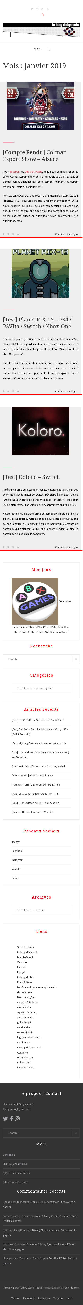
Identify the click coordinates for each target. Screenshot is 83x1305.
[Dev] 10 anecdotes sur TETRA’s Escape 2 (35, 803)
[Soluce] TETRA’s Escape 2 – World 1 (32, 812)
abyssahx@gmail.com (17, 1109)
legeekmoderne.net (28, 1037)
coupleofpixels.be (27, 1002)
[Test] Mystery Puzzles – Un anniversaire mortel (39, 743)
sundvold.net (24, 1027)
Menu (38, 49)
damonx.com (24, 992)
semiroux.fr (23, 1042)
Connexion (9, 1154)
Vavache (22, 962)
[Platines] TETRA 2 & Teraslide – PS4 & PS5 (36, 784)
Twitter (16, 841)
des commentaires (16, 1173)
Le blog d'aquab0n (27, 952)
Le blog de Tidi (25, 977)
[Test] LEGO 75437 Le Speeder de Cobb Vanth (38, 720)
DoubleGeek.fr (25, 957)
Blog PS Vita (24, 1007)
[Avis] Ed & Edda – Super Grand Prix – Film (35, 793)
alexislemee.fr (25, 1017)
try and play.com (26, 1012)
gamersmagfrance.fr (45, 987)
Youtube (16, 869)
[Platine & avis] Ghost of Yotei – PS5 (32, 775)
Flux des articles (15, 1164)
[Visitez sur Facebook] (11, 1119)
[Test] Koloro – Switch (31, 477)
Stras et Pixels (33, 171)
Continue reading (66, 234)
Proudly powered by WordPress (22, 1287)
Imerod (21, 967)
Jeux (14, 878)
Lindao (6, 1202)
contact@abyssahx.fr (21, 1104)
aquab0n (14, 171)
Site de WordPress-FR (15, 1182)
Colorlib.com (71, 1287)
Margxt (21, 972)
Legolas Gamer (26, 1067)
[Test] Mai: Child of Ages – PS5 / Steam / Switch (39, 766)
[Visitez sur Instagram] (17, 1119)
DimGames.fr (24, 987)
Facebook (17, 851)
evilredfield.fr (25, 1032)
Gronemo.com (25, 1057)
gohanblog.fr (24, 1022)
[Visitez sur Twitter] (5, 1119)
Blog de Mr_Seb (26, 997)
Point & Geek (24, 982)
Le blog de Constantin (29, 1047)
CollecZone (23, 1062)
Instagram (17, 860)
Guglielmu (23, 1052)
